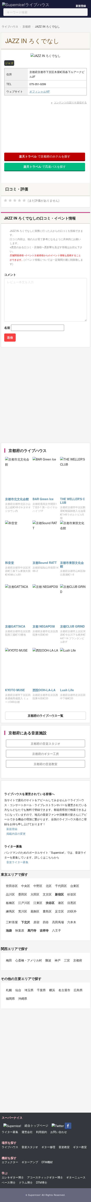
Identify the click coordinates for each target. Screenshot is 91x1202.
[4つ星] (19, 200)
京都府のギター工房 (45, 754)
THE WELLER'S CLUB (72, 501)
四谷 (46, 922)
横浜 (52, 990)
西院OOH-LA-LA (44, 690)
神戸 (58, 960)
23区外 (72, 911)
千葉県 (41, 990)
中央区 (25, 886)
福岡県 (10, 998)
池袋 (9, 930)
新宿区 (59, 894)
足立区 (59, 911)
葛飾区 (34, 911)
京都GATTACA (15, 626)
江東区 (37, 903)
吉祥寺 (44, 930)
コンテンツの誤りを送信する (70, 102)
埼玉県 (29, 990)
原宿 (36, 922)
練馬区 (10, 911)
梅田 (9, 960)
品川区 (10, 894)
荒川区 (22, 911)
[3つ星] (15, 200)
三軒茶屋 (12, 922)
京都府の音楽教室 (45, 764)
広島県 (78, 990)
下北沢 (25, 922)
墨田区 (22, 894)
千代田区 (61, 886)
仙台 (18, 990)
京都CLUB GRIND (72, 626)
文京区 (47, 894)
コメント (10, 274)
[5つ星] (24, 200)
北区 (49, 886)
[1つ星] (5, 200)
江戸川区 (24, 903)
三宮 (67, 960)
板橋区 (10, 903)
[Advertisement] (45, 395)
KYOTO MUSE (15, 690)
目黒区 (71, 903)
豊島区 (47, 911)
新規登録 (81, 6)
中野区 (37, 886)
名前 (7, 327)
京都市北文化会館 (17, 499)
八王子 (56, 930)
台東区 (74, 886)
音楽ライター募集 (17, 862)
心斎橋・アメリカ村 (28, 960)
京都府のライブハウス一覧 (45, 715)
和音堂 (9, 562)
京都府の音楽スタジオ (45, 743)
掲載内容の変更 (16, 834)
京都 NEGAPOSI (44, 626)
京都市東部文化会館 (72, 564)
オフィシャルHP (39, 91)
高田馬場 (58, 922)
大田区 (34, 894)
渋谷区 (50, 903)
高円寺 (32, 930)
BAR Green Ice (43, 499)
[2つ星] (10, 200)
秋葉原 (19, 930)
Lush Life (67, 690)
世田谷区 (12, 886)
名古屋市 (64, 990)
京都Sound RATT (45, 562)
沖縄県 (22, 998)
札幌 (9, 990)
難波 (48, 960)
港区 (61, 903)
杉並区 (71, 894)
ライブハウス (10, 26)
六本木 (71, 922)
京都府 (26, 26)
